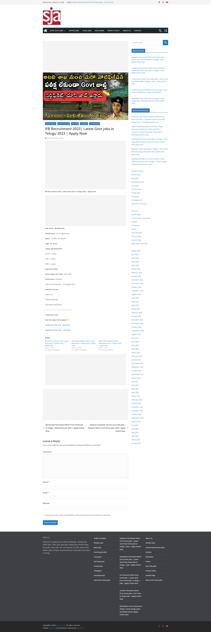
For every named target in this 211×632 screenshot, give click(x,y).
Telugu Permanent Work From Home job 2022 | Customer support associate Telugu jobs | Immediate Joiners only (148, 119)
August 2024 (136, 334)
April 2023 (135, 392)
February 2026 (137, 273)
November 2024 (137, 323)
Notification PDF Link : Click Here (57, 325)
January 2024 (136, 360)
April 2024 (135, 349)
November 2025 (137, 283)
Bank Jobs (135, 178)
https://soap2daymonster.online (143, 126)
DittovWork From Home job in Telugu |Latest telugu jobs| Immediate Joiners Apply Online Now (148, 100)
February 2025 (137, 312)
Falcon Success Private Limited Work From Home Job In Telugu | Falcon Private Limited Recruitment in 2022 (149, 161)
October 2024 (136, 327)
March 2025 (136, 309)
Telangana (84, 123)
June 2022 (135, 429)
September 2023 (138, 374)
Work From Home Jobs (140, 244)
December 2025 (137, 280)
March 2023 (136, 396)
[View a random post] (165, 30)
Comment (48, 452)
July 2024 (135, 338)
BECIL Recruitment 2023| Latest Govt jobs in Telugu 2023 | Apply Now (56, 343)
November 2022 (137, 411)
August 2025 (136, 294)
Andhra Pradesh (50, 123)
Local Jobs (87, 31)
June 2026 (135, 258)
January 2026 (136, 276)
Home (134, 229)
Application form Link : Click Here (58, 330)
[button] (64, 30)
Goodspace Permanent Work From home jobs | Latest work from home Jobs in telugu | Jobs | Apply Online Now (149, 70)
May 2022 (135, 432)
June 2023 (135, 385)
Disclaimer (99, 31)
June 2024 (135, 342)
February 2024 (137, 356)
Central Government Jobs (141, 218)
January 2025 (136, 316)
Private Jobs (74, 31)
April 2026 (135, 265)
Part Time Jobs (137, 233)
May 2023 (135, 389)
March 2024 (136, 352)
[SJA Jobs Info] (45, 30)
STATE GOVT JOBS (56, 31)
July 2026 (135, 254)
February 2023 (137, 400)
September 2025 (138, 291)
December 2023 (137, 363)
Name (46, 482)
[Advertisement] (85, 56)
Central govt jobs (63, 123)
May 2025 (135, 302)
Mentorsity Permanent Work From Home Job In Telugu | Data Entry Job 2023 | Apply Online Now (64, 428)
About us (127, 31)
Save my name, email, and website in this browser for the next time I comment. (78, 515)
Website (46, 503)
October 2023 (136, 371)
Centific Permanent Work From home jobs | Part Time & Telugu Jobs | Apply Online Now (92, 3)
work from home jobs (139, 204)
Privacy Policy (113, 31)
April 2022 (135, 436)
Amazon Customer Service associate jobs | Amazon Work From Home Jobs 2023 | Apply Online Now (107, 428)
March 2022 (136, 440)
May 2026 (135, 262)
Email (46, 493)
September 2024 (138, 331)
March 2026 (136, 269)
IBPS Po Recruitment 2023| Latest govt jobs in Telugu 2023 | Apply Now (109, 343)
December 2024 (137, 320)
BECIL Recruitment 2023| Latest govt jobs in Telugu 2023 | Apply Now (84, 343)
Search (165, 42)
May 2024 (135, 345)
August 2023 (136, 378)
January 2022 (136, 443)
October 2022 (136, 414)
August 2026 (136, 251)
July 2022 (135, 425)
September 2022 (138, 418)
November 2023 (137, 367)
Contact (137, 31)
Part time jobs (137, 189)
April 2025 (135, 305)
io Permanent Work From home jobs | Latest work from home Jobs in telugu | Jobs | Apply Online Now (150, 81)
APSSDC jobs (136, 175)
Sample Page (136, 240)
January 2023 (136, 403)
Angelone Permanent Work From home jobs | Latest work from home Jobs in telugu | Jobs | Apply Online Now (148, 59)
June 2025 (135, 298)
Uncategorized (94, 123)
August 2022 (136, 421)
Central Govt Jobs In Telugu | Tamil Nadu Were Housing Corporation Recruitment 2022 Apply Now (150, 142)
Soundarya (60, 138)
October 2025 (136, 287)
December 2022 (137, 407)
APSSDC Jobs (136, 214)
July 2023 (135, 382)
